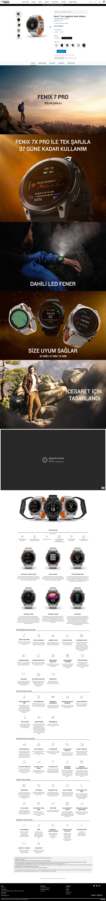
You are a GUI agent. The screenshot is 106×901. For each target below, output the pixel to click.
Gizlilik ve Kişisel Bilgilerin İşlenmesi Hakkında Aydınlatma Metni (12, 890)
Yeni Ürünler (42, 890)
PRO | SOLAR (57, 38)
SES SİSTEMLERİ (55, 2)
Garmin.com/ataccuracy (66, 862)
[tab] (33, 63)
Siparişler (67, 889)
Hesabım (67, 887)
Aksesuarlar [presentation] (61, 63)
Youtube (99, 885)
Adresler (67, 890)
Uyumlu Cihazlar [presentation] (71, 63)
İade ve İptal (3, 887)
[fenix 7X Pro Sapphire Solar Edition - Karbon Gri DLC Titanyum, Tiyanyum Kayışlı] (84, 45)
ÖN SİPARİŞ (63, 2)
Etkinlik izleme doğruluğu (20, 859)
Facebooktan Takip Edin (94, 885)
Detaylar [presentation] (33, 63)
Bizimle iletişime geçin (5, 895)
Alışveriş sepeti (69, 892)
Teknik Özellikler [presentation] (42, 63)
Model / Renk (56, 41)
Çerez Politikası (4, 889)
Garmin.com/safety (61, 863)
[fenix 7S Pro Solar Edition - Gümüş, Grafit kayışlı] (56, 45)
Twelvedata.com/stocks (28, 866)
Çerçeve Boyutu (57, 29)
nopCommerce (25, 899)
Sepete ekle (61, 51)
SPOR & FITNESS (25, 2)
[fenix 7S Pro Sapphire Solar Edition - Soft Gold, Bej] (73, 45)
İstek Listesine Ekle (60, 58)
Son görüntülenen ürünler (45, 887)
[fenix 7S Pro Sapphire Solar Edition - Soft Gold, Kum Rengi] (67, 45)
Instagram (96, 885)
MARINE (40, 2)
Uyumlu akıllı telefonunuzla (20, 863)
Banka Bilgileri (3, 892)
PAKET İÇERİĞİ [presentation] (52, 63)
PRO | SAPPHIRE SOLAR (67, 38)
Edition (55, 35)
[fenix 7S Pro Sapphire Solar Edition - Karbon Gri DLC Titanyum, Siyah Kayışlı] (62, 45)
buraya (43, 867)
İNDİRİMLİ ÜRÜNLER (73, 2)
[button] (18, 38)
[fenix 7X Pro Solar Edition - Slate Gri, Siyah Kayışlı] (78, 45)
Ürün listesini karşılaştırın (44, 889)
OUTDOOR (34, 2)
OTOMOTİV (47, 2)
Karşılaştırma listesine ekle (72, 58)
